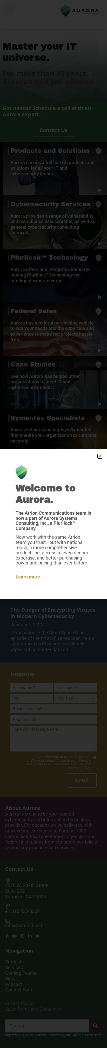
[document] (53, 524)
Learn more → (31, 577)
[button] (100, 456)
